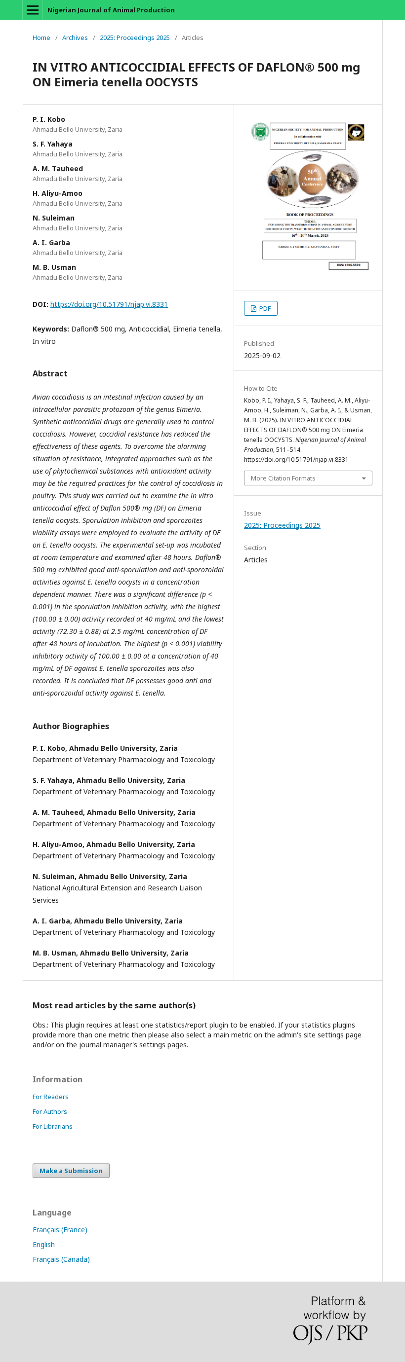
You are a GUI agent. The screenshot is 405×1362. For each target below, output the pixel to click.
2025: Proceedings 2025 (135, 37)
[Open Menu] (32, 10)
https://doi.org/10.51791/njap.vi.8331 (109, 304)
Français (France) (60, 1229)
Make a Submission (71, 1170)
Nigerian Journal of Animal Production (111, 9)
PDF (264, 308)
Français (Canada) (61, 1259)
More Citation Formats (283, 478)
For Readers (51, 1096)
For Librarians (53, 1126)
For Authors (50, 1111)
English (44, 1244)
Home (41, 37)
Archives (75, 37)
